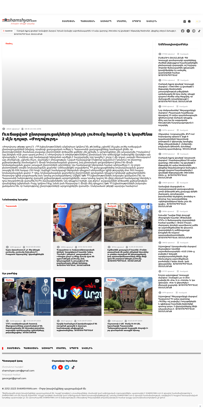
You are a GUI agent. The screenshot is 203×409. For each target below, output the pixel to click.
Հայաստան (11, 206)
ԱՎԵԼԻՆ (151, 21)
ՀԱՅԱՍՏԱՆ (88, 21)
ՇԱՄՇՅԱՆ (68, 21)
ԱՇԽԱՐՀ (105, 21)
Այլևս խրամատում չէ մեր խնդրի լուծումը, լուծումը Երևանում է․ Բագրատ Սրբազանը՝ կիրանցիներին (25, 252)
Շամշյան (61, 206)
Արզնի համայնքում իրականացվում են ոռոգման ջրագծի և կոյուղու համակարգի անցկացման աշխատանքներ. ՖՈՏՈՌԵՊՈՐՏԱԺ (77, 327)
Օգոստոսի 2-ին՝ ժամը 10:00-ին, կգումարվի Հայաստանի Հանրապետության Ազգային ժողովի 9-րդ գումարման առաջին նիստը (127, 327)
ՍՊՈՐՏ (136, 21)
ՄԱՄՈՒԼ (122, 21)
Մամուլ (9, 44)
